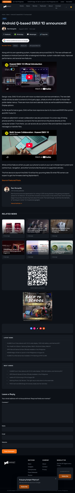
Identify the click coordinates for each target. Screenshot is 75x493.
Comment (5, 402)
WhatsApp (18, 34)
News (28, 6)
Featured (43, 6)
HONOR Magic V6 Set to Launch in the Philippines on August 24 (37, 2)
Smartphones (32, 469)
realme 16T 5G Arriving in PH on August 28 (22, 377)
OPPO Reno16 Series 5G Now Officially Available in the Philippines (26, 349)
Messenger (31, 34)
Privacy (44, 469)
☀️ (71, 7)
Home (22, 6)
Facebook (7, 34)
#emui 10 (23, 46)
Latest (62, 2)
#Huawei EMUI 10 (35, 46)
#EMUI (15, 46)
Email (3, 434)
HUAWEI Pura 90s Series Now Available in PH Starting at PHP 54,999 (27, 356)
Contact (44, 467)
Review (35, 6)
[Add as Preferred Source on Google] (15, 40)
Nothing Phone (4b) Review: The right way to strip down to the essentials (31, 380)
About (51, 6)
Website (4, 442)
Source (5, 180)
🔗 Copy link (43, 34)
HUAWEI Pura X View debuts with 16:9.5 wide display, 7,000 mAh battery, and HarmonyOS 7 (33, 343)
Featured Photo (15, 180)
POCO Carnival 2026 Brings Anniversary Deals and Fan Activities (28, 384)
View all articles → (16, 203)
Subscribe (24, 487)
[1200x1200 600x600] (37, 321)
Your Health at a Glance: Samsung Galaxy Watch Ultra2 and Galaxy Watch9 (28, 346)
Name (3, 426)
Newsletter (69, 2)
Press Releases (32, 472)
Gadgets (30, 467)
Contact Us (58, 7)
